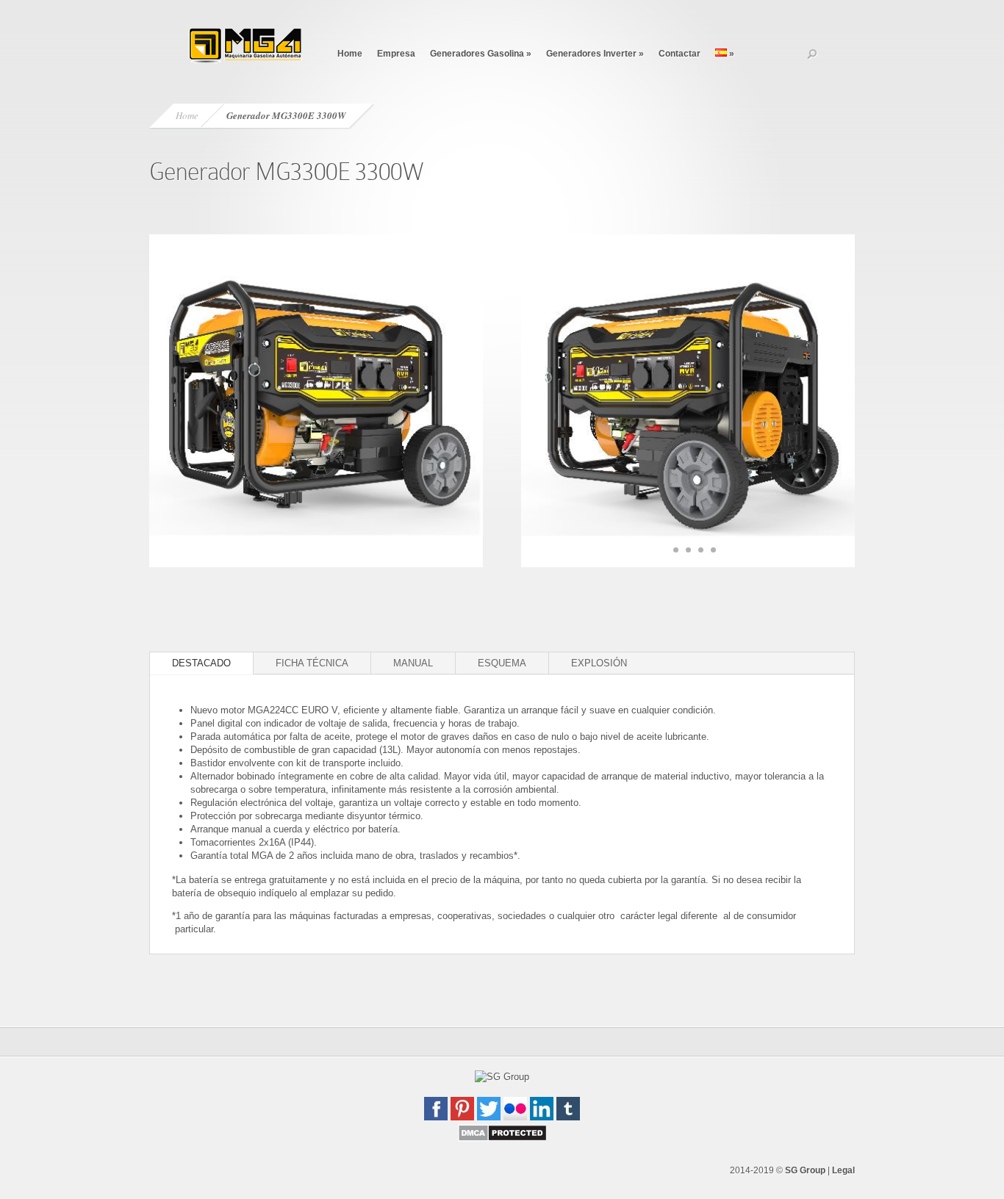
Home (349, 53)
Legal (843, 1170)
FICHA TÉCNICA (312, 663)
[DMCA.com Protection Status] (502, 1138)
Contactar (679, 53)
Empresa (396, 53)
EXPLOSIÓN (599, 663)
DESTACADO (201, 663)
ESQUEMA (502, 663)
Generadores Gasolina (480, 53)
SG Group (805, 1170)
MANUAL (413, 663)
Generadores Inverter (595, 53)
